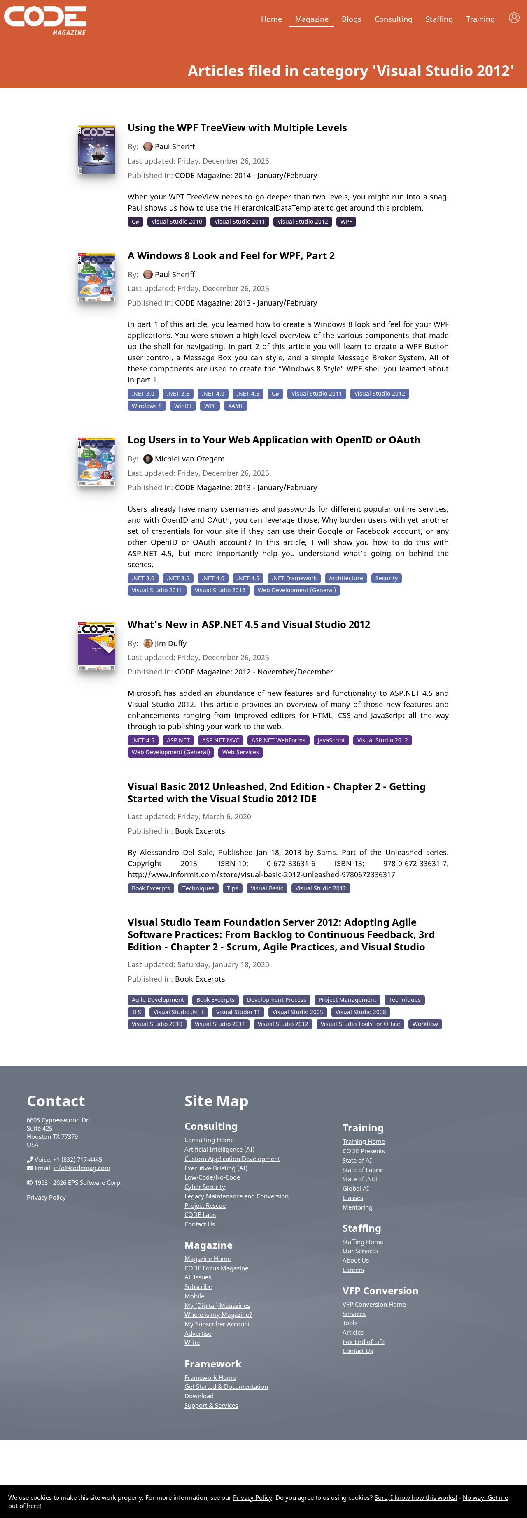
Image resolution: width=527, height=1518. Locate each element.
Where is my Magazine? (218, 1314)
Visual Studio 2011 (240, 221)
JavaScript (331, 740)
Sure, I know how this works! (416, 1497)
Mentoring (358, 1207)
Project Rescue (205, 1205)
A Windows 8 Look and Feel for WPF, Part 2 (231, 255)
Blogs (351, 19)
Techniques (198, 888)
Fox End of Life (364, 1341)
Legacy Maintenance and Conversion (236, 1196)
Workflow (425, 1024)
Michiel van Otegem (190, 459)
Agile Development (158, 1000)
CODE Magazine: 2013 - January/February (246, 303)
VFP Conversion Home (374, 1304)
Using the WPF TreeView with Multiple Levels (237, 127)
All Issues (197, 1277)
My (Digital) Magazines (217, 1305)
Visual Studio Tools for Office (360, 1024)
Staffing (439, 19)
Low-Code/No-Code (212, 1177)
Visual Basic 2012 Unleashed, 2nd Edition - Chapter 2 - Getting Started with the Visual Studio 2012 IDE (277, 792)
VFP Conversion (381, 1290)
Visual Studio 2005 (298, 1012)
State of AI (357, 1160)
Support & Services (211, 1405)
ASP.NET (178, 740)
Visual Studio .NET (179, 1012)
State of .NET (360, 1179)
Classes (353, 1198)
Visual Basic (267, 888)
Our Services (360, 1251)
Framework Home (210, 1377)
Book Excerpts (200, 831)
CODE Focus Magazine (216, 1268)
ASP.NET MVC (220, 740)
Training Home (364, 1141)
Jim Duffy (171, 643)
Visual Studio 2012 (302, 221)
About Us (356, 1260)
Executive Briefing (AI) (215, 1168)
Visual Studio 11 (238, 1012)
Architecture (346, 578)
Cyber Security (204, 1186)
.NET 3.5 (178, 393)
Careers (353, 1269)
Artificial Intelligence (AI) (219, 1149)
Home (271, 19)
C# (135, 221)
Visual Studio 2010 (177, 221)
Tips (232, 888)
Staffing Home (363, 1242)
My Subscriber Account (217, 1324)
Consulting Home (209, 1140)
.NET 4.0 (213, 393)
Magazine (312, 19)
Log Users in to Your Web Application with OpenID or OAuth (274, 439)
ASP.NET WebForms (278, 740)
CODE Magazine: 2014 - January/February (246, 175)
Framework (213, 1363)
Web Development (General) (297, 590)
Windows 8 (147, 406)
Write (192, 1342)
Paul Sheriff (175, 146)
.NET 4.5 (248, 393)
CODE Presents (364, 1151)
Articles (353, 1332)
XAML (235, 406)
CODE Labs (200, 1214)
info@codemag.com (82, 1167)
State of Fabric (363, 1170)
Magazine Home (207, 1258)
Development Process (276, 1000)
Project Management (347, 1000)
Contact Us (199, 1224)
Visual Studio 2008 (361, 1012)
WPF (346, 221)
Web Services (240, 752)
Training (480, 19)
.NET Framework (294, 578)
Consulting (394, 19)
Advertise (197, 1333)
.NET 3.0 (143, 393)
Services (354, 1313)
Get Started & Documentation (226, 1386)
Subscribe (198, 1286)
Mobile (194, 1296)
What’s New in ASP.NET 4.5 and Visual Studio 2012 (249, 624)
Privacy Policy (46, 1197)
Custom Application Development (232, 1158)
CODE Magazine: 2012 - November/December (254, 672)
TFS (136, 1012)
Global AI (356, 1188)
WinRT (183, 406)
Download (199, 1396)
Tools (350, 1323)
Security (386, 578)
